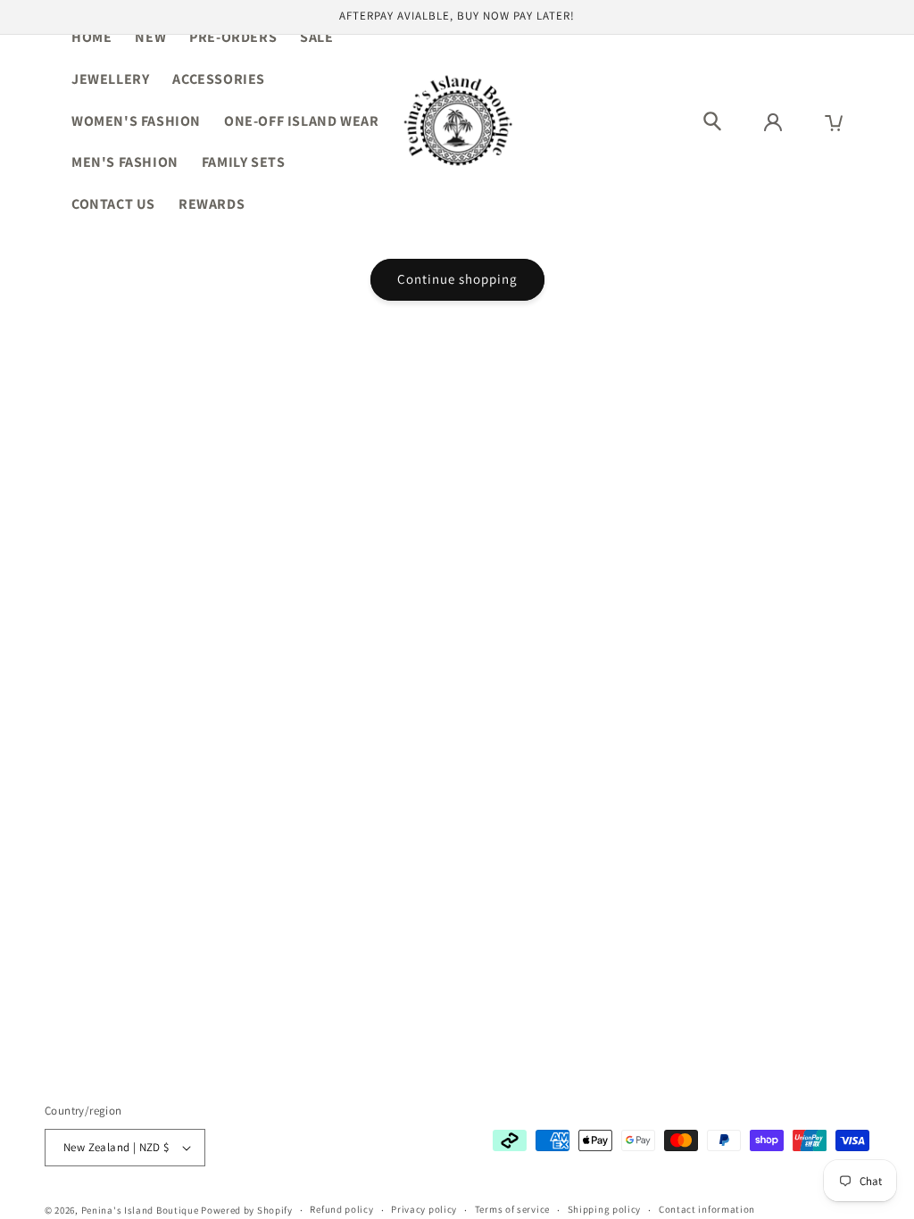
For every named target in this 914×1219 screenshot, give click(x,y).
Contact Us (113, 204)
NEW (150, 37)
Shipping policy (605, 1209)
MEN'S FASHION (125, 162)
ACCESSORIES (218, 79)
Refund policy (341, 1209)
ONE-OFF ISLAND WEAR (301, 121)
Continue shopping (457, 278)
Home (91, 37)
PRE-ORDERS (233, 37)
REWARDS (212, 204)
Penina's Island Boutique (141, 1210)
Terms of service (512, 1209)
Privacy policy (424, 1209)
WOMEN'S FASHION (136, 121)
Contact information (707, 1209)
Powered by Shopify (247, 1210)
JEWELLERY (110, 79)
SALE (316, 37)
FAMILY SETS (244, 162)
